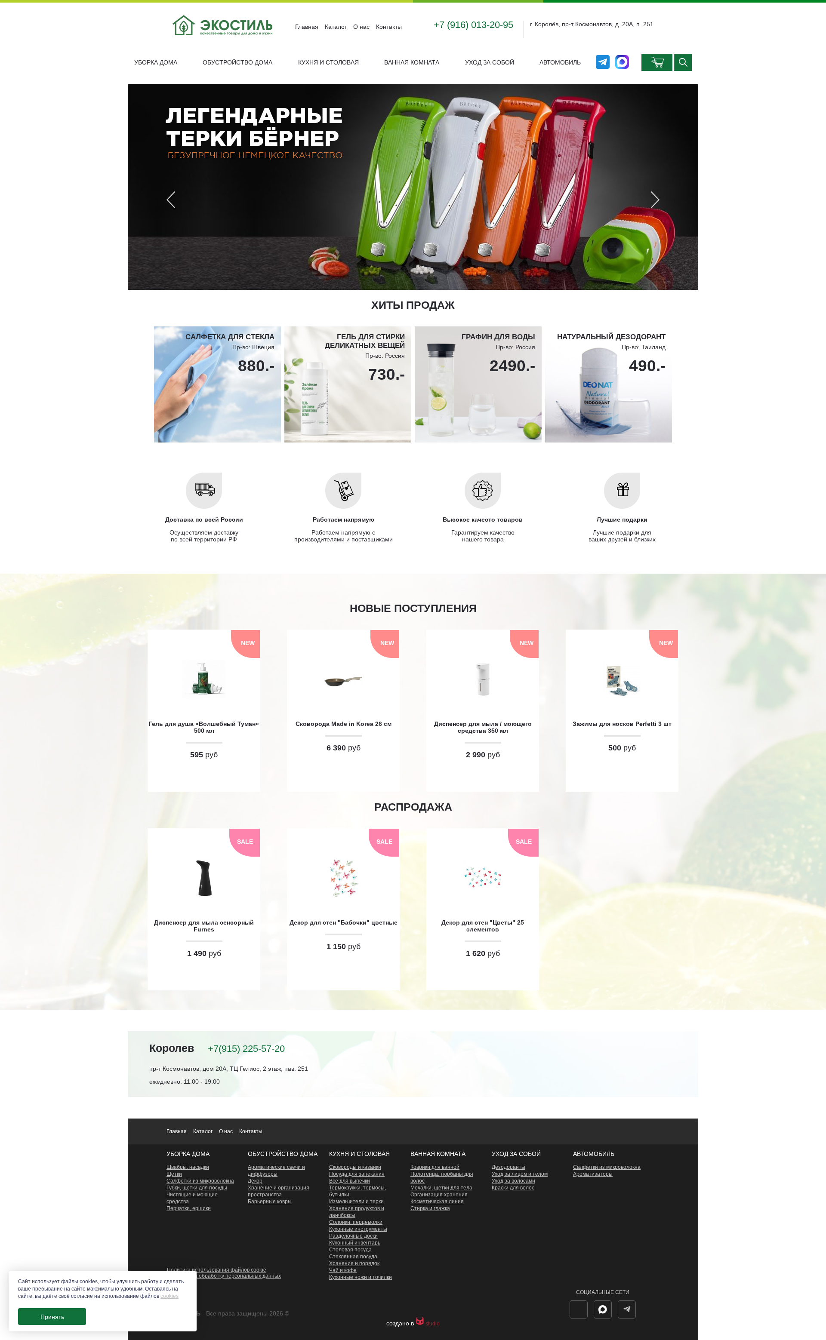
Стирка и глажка (430, 1208)
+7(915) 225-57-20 (246, 1048)
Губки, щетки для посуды (196, 1188)
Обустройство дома (237, 62)
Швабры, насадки (187, 1167)
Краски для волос (513, 1188)
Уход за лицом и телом (520, 1174)
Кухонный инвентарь (354, 1243)
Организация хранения (439, 1195)
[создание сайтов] (420, 1324)
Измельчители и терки (356, 1202)
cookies (169, 1296)
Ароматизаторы (593, 1174)
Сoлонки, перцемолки (355, 1222)
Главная (306, 26)
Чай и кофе (343, 1270)
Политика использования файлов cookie (216, 1270)
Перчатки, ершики (188, 1208)
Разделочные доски (353, 1236)
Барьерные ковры (270, 1202)
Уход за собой (489, 62)
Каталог (336, 26)
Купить (204, 776)
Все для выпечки (349, 1181)
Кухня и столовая (328, 62)
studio (432, 1324)
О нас (361, 26)
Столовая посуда (350, 1250)
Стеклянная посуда (353, 1257)
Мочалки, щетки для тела (441, 1188)
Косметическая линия (437, 1202)
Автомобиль (560, 62)
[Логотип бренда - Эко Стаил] (223, 42)
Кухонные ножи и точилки (360, 1277)
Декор (255, 1181)
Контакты (389, 26)
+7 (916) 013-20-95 (473, 24)
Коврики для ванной (434, 1167)
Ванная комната (411, 62)
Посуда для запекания (357, 1174)
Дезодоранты (508, 1167)
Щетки (174, 1174)
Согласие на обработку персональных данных (224, 1276)
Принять (52, 1316)
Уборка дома (155, 62)
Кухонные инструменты (358, 1229)
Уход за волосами (513, 1181)
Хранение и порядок (354, 1263)
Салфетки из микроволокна (200, 1181)
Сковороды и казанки (355, 1167)
